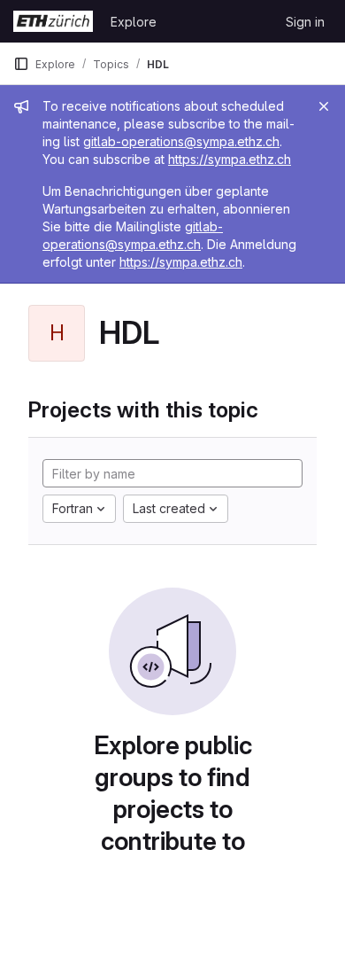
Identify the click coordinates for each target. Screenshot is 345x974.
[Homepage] (53, 21)
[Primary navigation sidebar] (21, 64)
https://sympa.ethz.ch (229, 159)
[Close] (323, 106)
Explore (134, 21)
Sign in (305, 21)
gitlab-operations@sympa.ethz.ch (181, 141)
